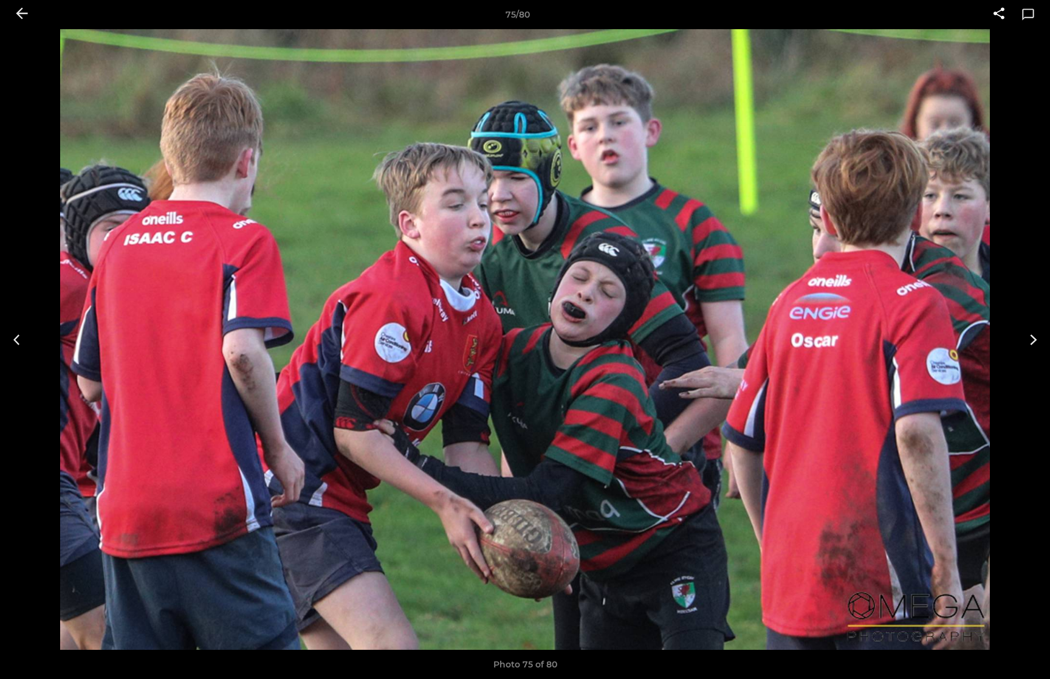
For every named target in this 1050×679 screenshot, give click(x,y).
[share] (999, 14)
